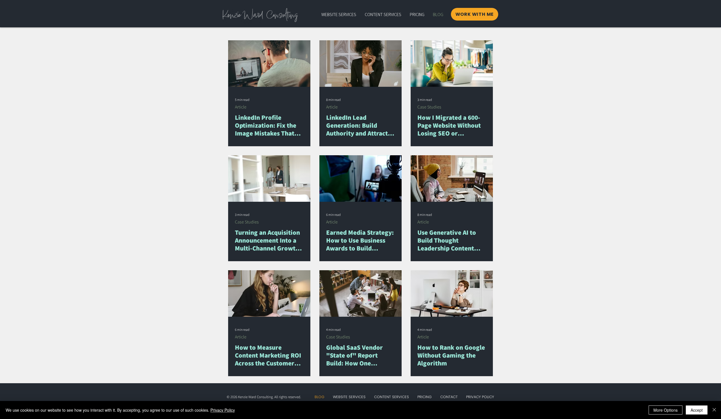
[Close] (714, 409)
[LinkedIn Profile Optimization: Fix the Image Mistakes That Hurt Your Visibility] (269, 63)
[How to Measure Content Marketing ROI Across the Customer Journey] (269, 293)
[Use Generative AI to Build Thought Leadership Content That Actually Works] (452, 178)
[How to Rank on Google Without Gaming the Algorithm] (452, 293)
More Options (665, 410)
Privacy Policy (222, 410)
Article (240, 107)
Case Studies (429, 107)
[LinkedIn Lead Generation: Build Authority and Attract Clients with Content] (360, 63)
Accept (697, 410)
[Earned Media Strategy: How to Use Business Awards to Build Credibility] (360, 178)
